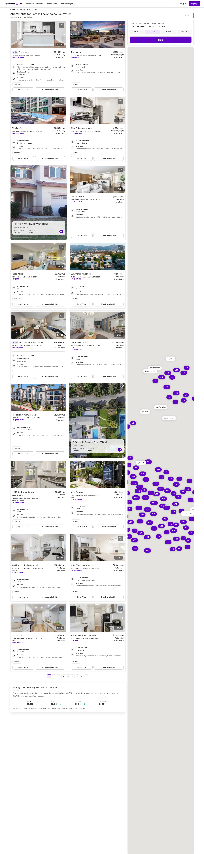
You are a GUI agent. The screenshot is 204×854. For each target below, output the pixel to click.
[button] (170, 358)
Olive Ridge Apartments (81, 128)
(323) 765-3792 (76, 349)
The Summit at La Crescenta (83, 635)
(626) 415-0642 (18, 572)
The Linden (24, 52)
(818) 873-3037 (18, 420)
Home (12, 9)
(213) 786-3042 (18, 502)
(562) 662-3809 (18, 57)
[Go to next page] (92, 676)
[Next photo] (64, 35)
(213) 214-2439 (17, 279)
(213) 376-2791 (76, 499)
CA (18, 9)
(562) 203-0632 (18, 133)
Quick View (23, 90)
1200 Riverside (77, 197)
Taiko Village (17, 274)
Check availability (50, 90)
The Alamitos (76, 52)
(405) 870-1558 (76, 133)
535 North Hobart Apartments (25, 565)
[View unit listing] (61, 231)
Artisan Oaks (18, 635)
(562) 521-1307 (76, 57)
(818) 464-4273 (76, 640)
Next (160, 40)
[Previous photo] (13, 35)
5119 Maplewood (78, 342)
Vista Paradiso (77, 492)
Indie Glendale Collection (82, 565)
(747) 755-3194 (76, 202)
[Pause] (64, 168)
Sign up (194, 4)
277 (87, 676)
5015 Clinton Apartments (81, 274)
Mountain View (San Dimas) (31, 342)
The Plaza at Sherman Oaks (24, 415)
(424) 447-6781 (18, 642)
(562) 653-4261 (17, 347)
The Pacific (17, 128)
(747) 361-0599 (76, 570)
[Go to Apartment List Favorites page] (176, 3)
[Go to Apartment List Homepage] (13, 4)
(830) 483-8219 (76, 279)
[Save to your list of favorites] (61, 25)
